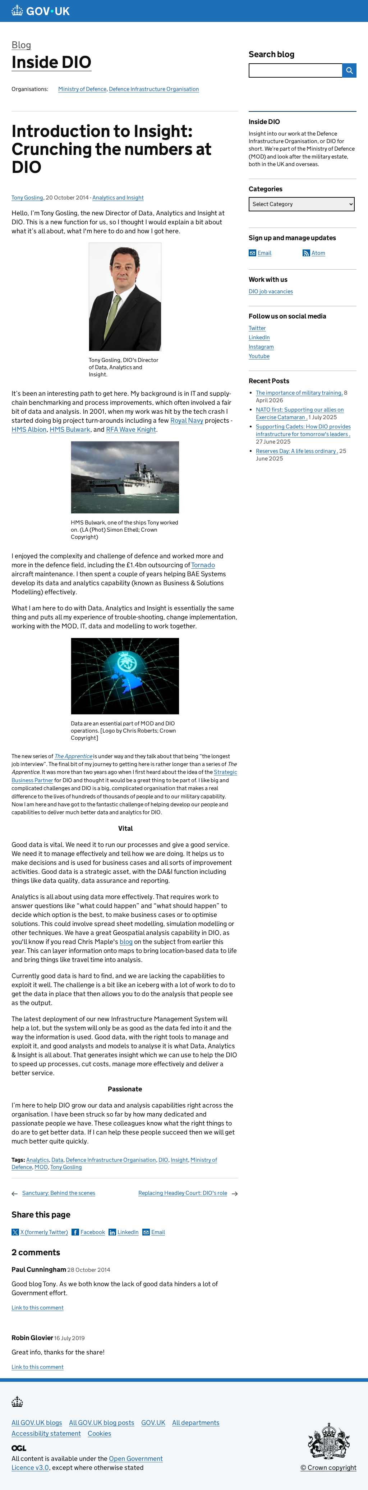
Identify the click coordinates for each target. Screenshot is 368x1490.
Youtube (259, 356)
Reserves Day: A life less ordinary (296, 451)
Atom (318, 252)
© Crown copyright (328, 1467)
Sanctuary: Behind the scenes (58, 1192)
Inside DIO (52, 62)
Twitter (257, 328)
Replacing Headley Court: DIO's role (182, 1192)
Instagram (261, 346)
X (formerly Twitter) (44, 1232)
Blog (21, 45)
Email (158, 1232)
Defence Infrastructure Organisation (154, 89)
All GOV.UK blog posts (101, 1422)
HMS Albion (29, 429)
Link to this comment (38, 1307)
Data (57, 1159)
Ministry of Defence (82, 89)
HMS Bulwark (70, 429)
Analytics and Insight (118, 197)
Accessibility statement (46, 1433)
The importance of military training (298, 392)
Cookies (99, 1433)
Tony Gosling (27, 197)
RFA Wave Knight (131, 429)
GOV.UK (153, 1422)
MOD (41, 1167)
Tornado (203, 565)
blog (126, 941)
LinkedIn (128, 1232)
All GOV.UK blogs (37, 1422)
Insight (179, 1159)
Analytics (37, 1159)
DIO (163, 1159)
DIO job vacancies (271, 291)
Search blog (272, 54)
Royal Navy (186, 420)
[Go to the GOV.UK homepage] (41, 11)
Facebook (92, 1232)
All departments (196, 1422)
